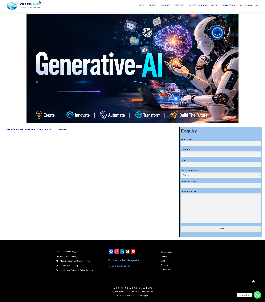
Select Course (190, 171)
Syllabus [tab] (62, 129)
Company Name (189, 181)
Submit (221, 229)
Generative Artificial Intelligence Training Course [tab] (28, 129)
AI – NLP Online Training (67, 265)
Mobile (185, 150)
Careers (164, 265)
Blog (214, 5)
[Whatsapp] (257, 295)
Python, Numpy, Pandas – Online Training (74, 270)
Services (179, 5)
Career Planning (198, 5)
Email (184, 160)
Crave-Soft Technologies (67, 251)
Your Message (189, 192)
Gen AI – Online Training (66, 256)
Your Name (187, 139)
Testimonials (166, 252)
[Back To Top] (253, 281)
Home (141, 5)
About (152, 5)
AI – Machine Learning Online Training (73, 261)
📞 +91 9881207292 (249, 5)
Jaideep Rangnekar (129, 260)
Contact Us (228, 5)
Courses (165, 5)
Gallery (164, 256)
